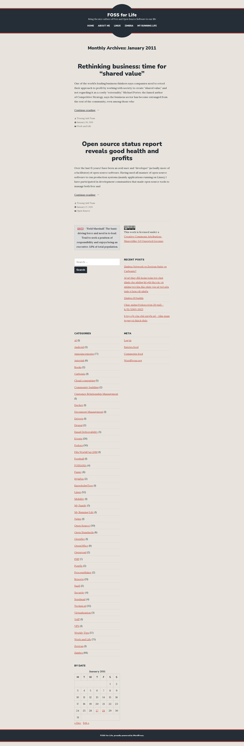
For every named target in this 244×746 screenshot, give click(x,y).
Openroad (80, 552)
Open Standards (84, 532)
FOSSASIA (80, 465)
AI (75, 340)
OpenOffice (81, 545)
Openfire (79, 539)
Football (79, 458)
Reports (79, 579)
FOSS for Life (122, 15)
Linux (117, 25)
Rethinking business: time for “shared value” (122, 70)
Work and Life (84, 126)
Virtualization (82, 612)
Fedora (78, 445)
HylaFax (79, 478)
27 (97, 710)
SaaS (77, 585)
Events (78, 438)
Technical (80, 605)
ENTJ (80, 228)
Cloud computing (84, 380)
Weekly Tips (81, 632)
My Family (80, 505)
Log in (127, 340)
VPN (76, 626)
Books (78, 367)
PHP (76, 559)
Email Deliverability (86, 432)
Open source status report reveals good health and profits (122, 151)
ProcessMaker (83, 572)
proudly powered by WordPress (128, 735)
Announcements (84, 353)
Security (79, 592)
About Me (104, 25)
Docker (78, 405)
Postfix (78, 565)
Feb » (86, 722)
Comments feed (133, 353)
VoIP (77, 619)
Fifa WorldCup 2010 (86, 452)
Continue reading (92, 110)
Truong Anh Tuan (86, 118)
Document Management (88, 411)
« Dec (77, 722)
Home (90, 25)
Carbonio (79, 373)
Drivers (78, 418)
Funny (78, 472)
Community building (86, 387)
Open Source (83, 210)
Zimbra (129, 25)
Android (79, 347)
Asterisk (79, 360)
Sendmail (80, 599)
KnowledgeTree (83, 485)
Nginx (77, 518)
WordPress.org (133, 360)
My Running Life (147, 25)
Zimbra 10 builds (133, 298)
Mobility (79, 498)
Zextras (78, 646)
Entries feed (131, 347)
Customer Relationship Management (96, 393)
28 (103, 710)
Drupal (78, 425)
